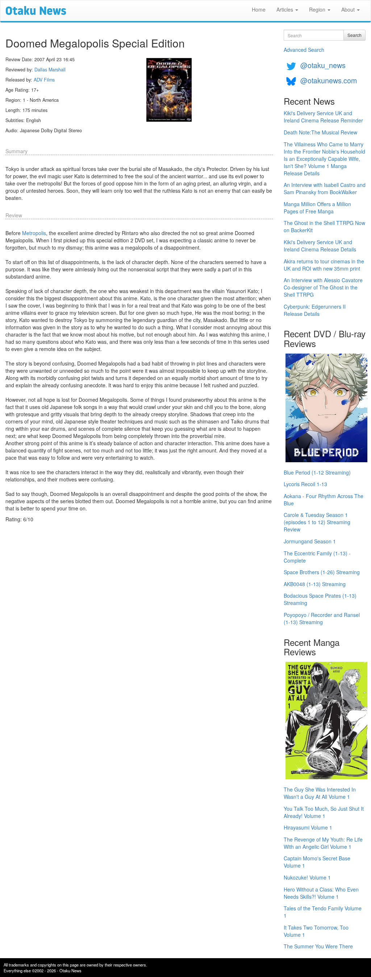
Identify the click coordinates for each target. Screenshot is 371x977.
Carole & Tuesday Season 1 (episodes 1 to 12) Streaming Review (317, 522)
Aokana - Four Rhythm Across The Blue (323, 499)
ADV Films (44, 79)
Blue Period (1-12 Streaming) (317, 472)
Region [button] (318, 9)
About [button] (348, 9)
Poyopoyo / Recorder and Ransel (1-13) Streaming (322, 618)
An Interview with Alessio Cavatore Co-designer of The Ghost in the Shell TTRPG (323, 287)
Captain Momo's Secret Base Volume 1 (317, 862)
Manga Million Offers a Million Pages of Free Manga (317, 207)
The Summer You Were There (318, 946)
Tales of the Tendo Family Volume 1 (323, 912)
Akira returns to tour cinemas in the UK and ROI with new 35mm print (324, 265)
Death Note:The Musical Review (320, 132)
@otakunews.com (328, 80)
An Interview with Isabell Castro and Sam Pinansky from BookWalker (325, 188)
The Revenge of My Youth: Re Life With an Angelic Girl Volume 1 (323, 843)
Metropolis (34, 233)
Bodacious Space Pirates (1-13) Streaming (320, 599)
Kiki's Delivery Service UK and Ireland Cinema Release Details (320, 245)
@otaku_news (323, 65)
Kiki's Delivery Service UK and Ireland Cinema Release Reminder (323, 116)
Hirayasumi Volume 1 (308, 827)
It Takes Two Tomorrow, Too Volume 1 (316, 931)
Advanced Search (304, 49)
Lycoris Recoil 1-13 (305, 484)
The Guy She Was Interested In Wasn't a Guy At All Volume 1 (320, 793)
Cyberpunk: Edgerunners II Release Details (315, 310)
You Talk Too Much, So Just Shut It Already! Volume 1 (324, 812)
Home (259, 9)
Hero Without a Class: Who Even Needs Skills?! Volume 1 (321, 893)
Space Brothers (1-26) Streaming (322, 572)
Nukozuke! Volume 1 (307, 877)
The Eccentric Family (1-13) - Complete (317, 557)
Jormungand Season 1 (310, 541)
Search (354, 35)
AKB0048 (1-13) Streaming (315, 584)
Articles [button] (285, 9)
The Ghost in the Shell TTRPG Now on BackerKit (324, 226)
